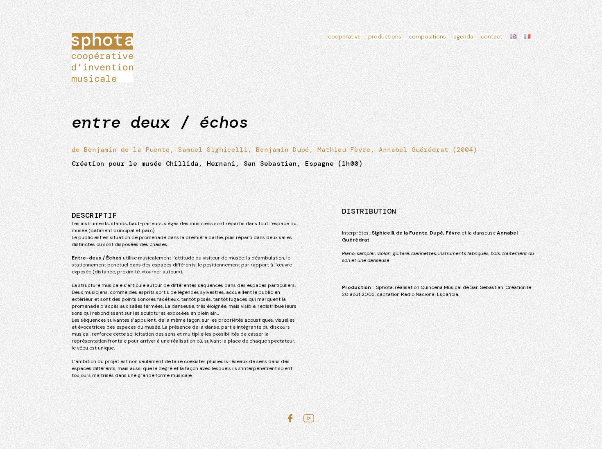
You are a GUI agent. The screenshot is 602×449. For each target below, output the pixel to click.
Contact (491, 36)
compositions (427, 36)
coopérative (344, 36)
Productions (384, 36)
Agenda (463, 36)
